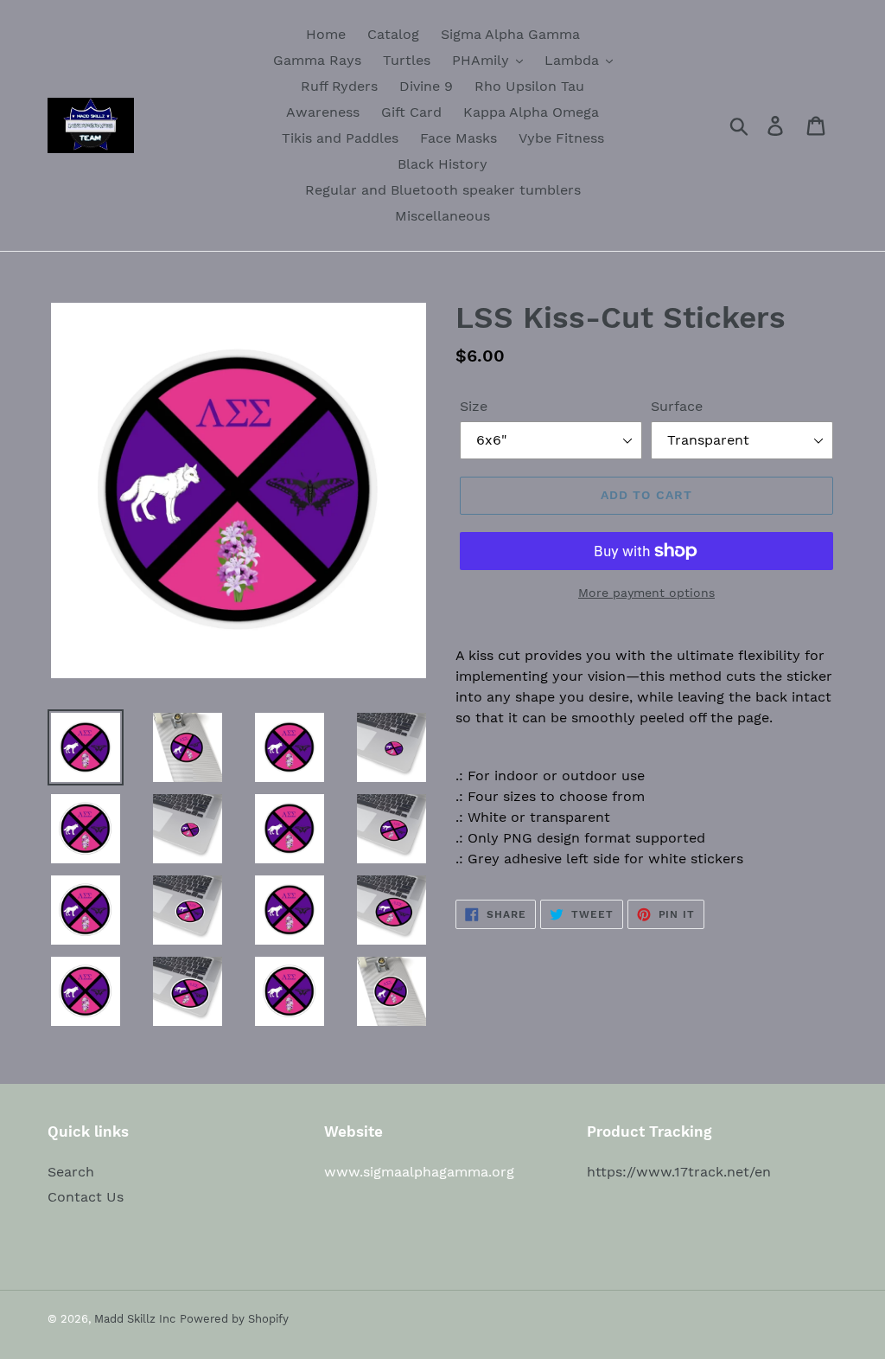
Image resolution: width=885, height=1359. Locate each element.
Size (473, 406)
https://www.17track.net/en (679, 1171)
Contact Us (86, 1197)
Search (71, 1171)
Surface (677, 406)
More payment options (646, 592)
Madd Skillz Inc (134, 1318)
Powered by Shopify (234, 1318)
